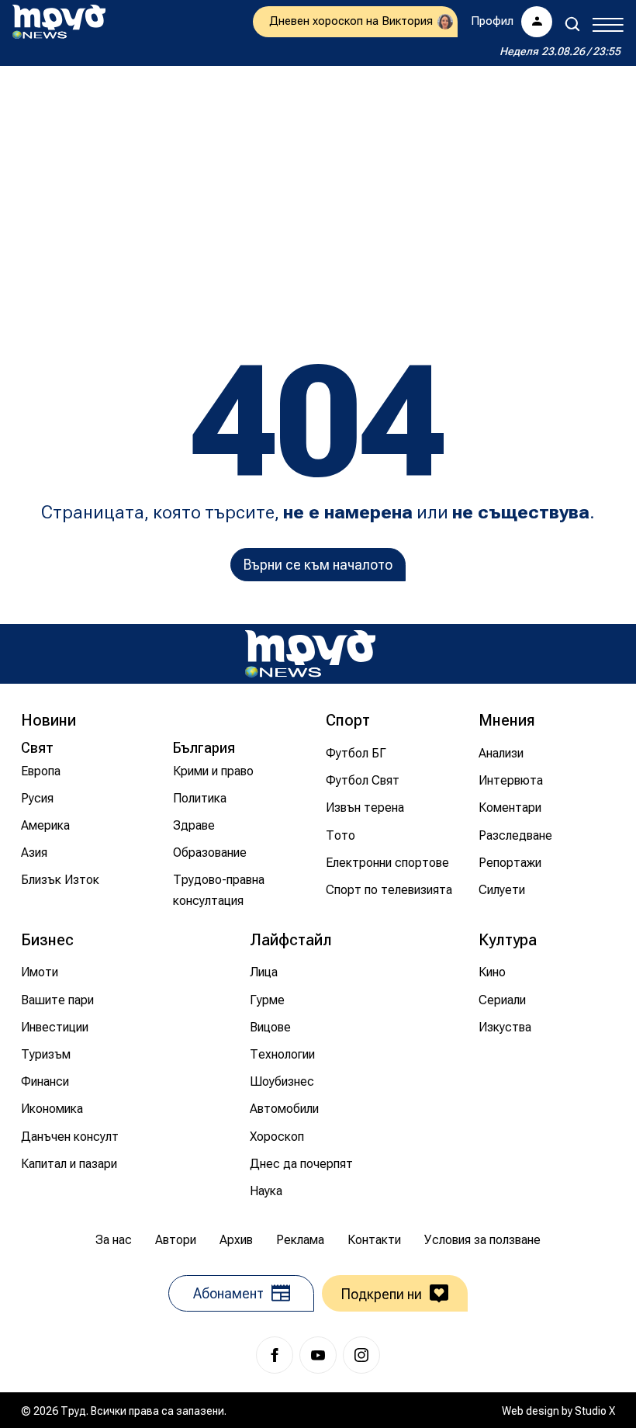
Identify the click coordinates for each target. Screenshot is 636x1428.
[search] (572, 24)
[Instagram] (361, 1355)
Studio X (595, 1411)
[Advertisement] (318, 190)
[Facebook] (274, 1355)
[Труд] (310, 654)
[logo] (58, 22)
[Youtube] (318, 1355)
